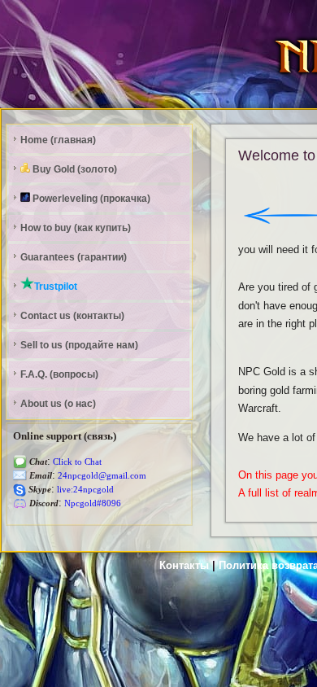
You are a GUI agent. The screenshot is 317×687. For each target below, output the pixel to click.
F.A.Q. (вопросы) (59, 374)
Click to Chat (76, 461)
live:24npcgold (84, 489)
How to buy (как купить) (75, 228)
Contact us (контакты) (72, 316)
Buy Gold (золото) (73, 169)
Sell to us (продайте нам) (79, 345)
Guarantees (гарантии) (73, 257)
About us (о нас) (58, 403)
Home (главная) (58, 140)
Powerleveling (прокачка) (90, 198)
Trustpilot (55, 286)
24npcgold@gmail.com (100, 475)
